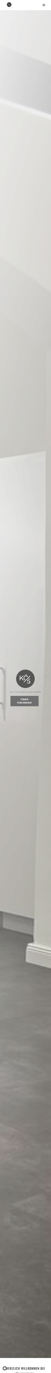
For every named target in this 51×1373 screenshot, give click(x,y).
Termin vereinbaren (24, 701)
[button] (4, 1368)
